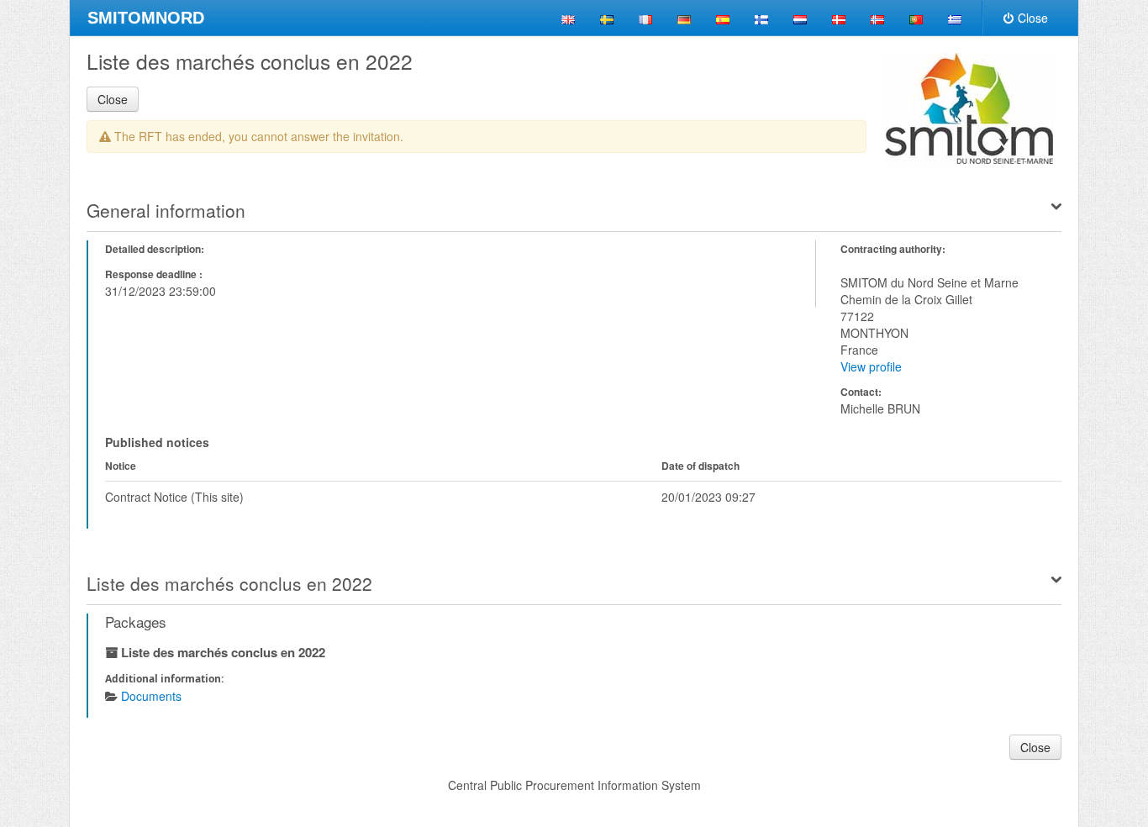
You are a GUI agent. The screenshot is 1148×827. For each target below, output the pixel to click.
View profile (871, 366)
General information (166, 210)
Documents (151, 695)
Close (1033, 17)
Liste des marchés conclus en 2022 (229, 583)
